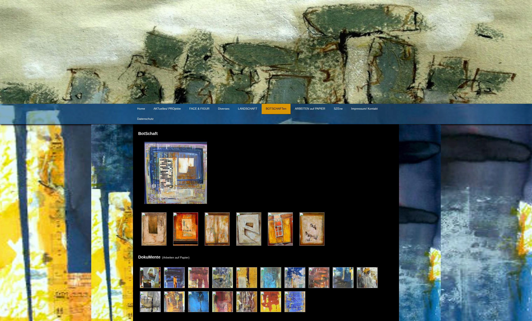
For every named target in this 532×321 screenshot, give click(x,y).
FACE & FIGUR (199, 108)
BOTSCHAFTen (276, 108)
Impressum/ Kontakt (364, 108)
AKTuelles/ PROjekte (167, 108)
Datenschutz (145, 118)
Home (141, 108)
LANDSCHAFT (247, 108)
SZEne (338, 108)
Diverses (223, 108)
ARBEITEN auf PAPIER (310, 108)
